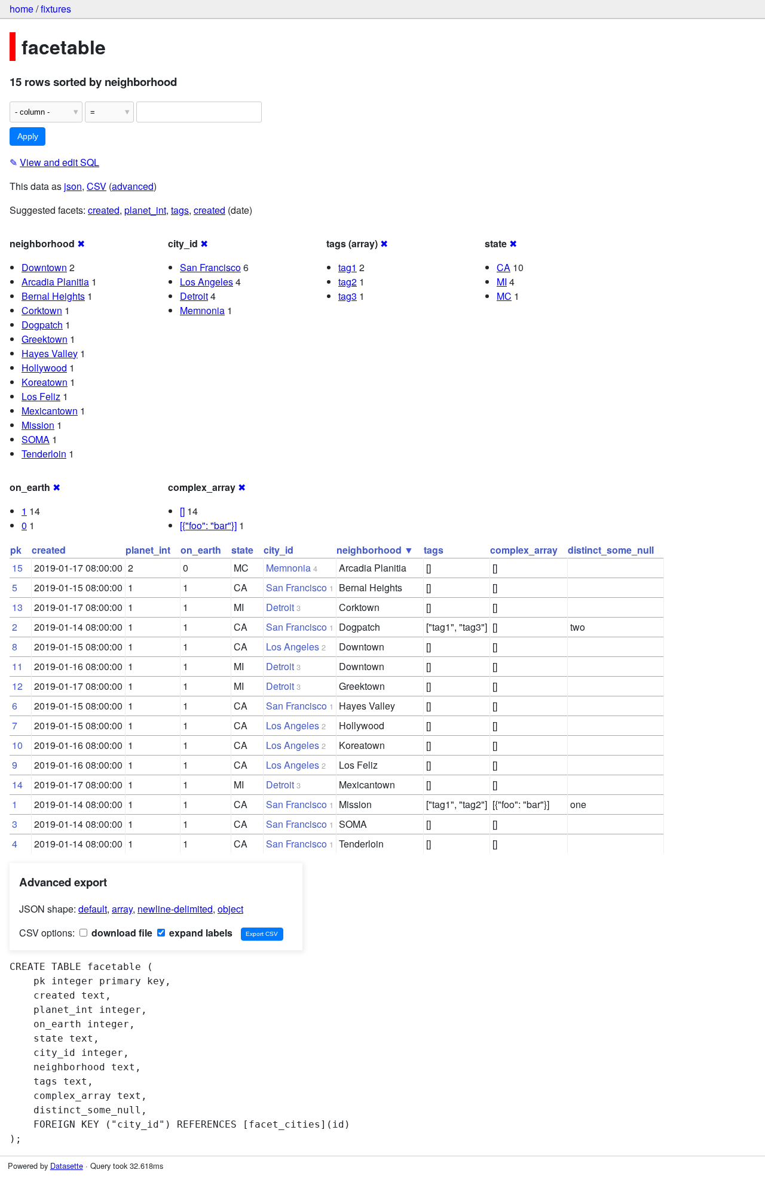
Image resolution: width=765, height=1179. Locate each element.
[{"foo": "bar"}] (208, 525)
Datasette (66, 1165)
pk (16, 550)
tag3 (347, 296)
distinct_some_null (611, 550)
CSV (96, 186)
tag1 (347, 267)
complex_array (524, 550)
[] (182, 511)
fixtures (56, 9)
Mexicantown (50, 410)
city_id (278, 550)
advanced (133, 186)
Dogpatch (42, 324)
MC (504, 296)
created (104, 210)
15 (17, 568)
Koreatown (45, 382)
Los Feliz (41, 396)
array (122, 909)
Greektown (45, 339)
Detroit (194, 296)
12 (17, 686)
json (73, 186)
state (242, 550)
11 (17, 666)
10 (17, 745)
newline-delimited (175, 909)
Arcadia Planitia (55, 281)
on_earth (200, 550)
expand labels (199, 932)
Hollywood (44, 367)
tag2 (347, 281)
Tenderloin (44, 453)
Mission (38, 425)
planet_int (145, 210)
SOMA (36, 439)
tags (180, 210)
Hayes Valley (50, 353)
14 (17, 784)
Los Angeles (206, 281)
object (230, 909)
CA (503, 267)
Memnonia (202, 310)
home (21, 9)
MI (502, 281)
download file (120, 932)
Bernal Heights (53, 296)
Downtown (44, 267)
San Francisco (210, 267)
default (92, 909)
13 (17, 607)
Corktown (42, 310)
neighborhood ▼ (375, 550)
